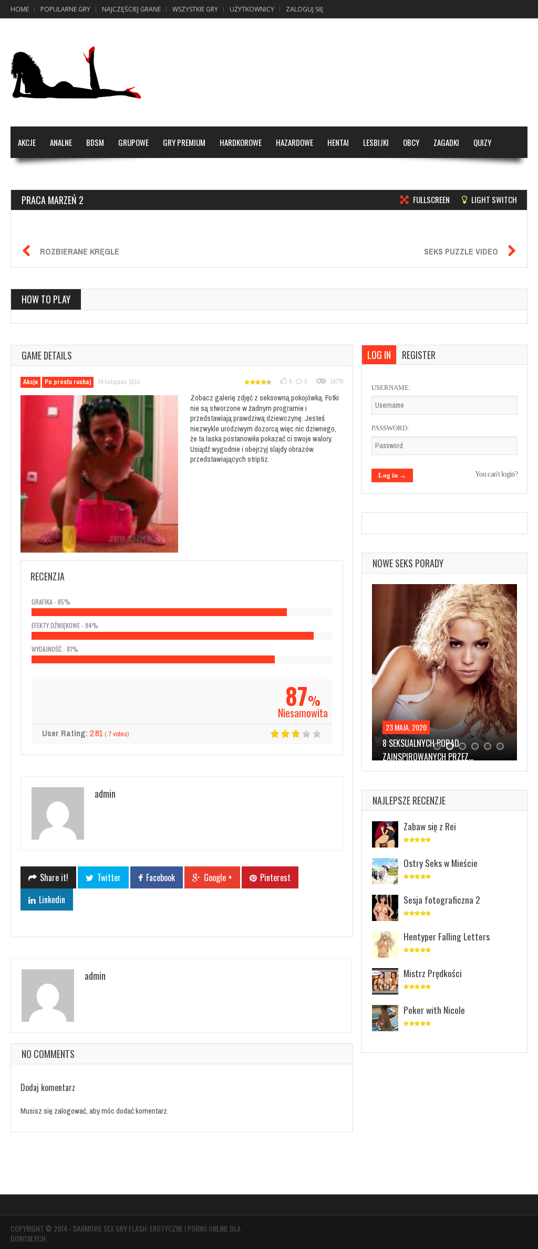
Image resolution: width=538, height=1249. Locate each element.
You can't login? (496, 474)
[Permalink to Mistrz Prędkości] (385, 982)
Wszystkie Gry (195, 9)
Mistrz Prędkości (433, 973)
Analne (61, 142)
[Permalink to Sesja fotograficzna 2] (385, 909)
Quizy (482, 142)
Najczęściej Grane (131, 9)
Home (20, 9)
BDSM (95, 142)
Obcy (411, 142)
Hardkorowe (241, 142)
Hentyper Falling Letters (447, 936)
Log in (379, 355)
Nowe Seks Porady (408, 563)
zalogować (70, 1110)
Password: (390, 428)
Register (419, 355)
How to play (46, 299)
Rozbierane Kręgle (79, 251)
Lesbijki (376, 142)
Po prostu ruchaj (68, 382)
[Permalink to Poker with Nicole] (385, 1019)
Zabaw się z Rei (430, 826)
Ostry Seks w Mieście (441, 863)
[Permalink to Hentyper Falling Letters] (385, 945)
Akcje (27, 142)
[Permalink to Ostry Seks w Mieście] (385, 872)
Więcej (28, 173)
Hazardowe (294, 142)
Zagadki (446, 142)
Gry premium (184, 142)
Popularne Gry (65, 9)
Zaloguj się (305, 9)
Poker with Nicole (434, 1010)
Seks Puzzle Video (461, 251)
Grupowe (133, 142)
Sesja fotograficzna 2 (442, 899)
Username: (391, 387)
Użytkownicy (252, 9)
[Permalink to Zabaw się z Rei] (385, 835)
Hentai (338, 142)
